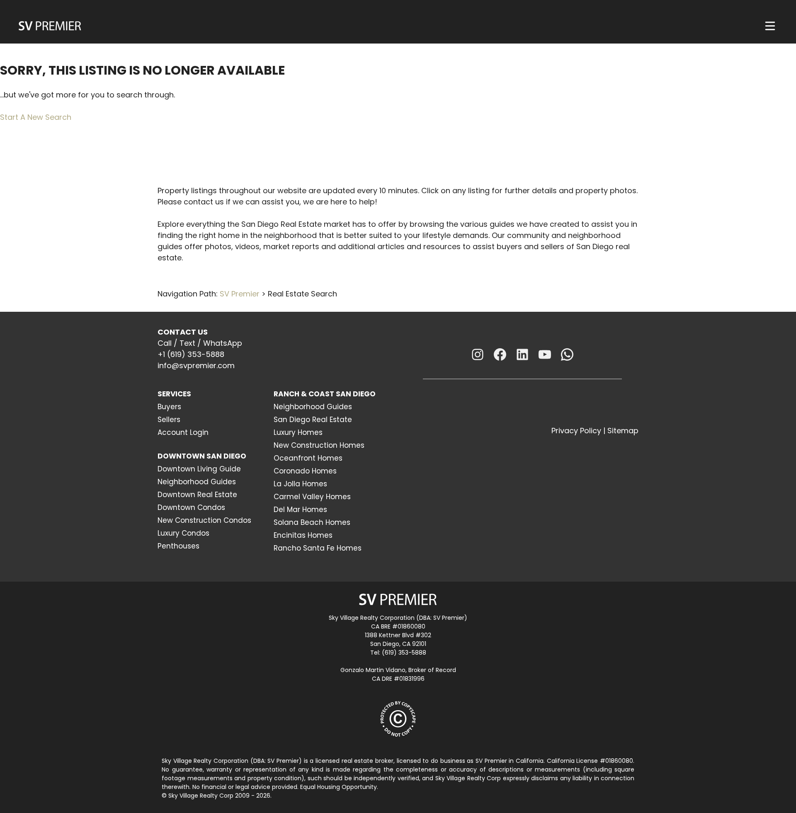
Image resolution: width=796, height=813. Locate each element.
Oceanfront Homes (308, 458)
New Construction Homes (319, 445)
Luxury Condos (183, 533)
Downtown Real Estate (197, 495)
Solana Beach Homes (312, 522)
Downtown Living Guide (199, 469)
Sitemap (622, 430)
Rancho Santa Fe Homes (318, 548)
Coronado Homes (305, 471)
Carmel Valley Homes (312, 497)
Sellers (169, 420)
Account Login (183, 432)
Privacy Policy (576, 430)
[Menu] (770, 26)
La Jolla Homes (300, 484)
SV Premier (240, 294)
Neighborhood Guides (197, 482)
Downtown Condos (191, 507)
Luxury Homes (298, 432)
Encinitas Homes (303, 535)
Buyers (169, 407)
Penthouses (178, 546)
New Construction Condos (204, 520)
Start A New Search (35, 117)
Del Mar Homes (300, 509)
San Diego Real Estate (313, 420)
